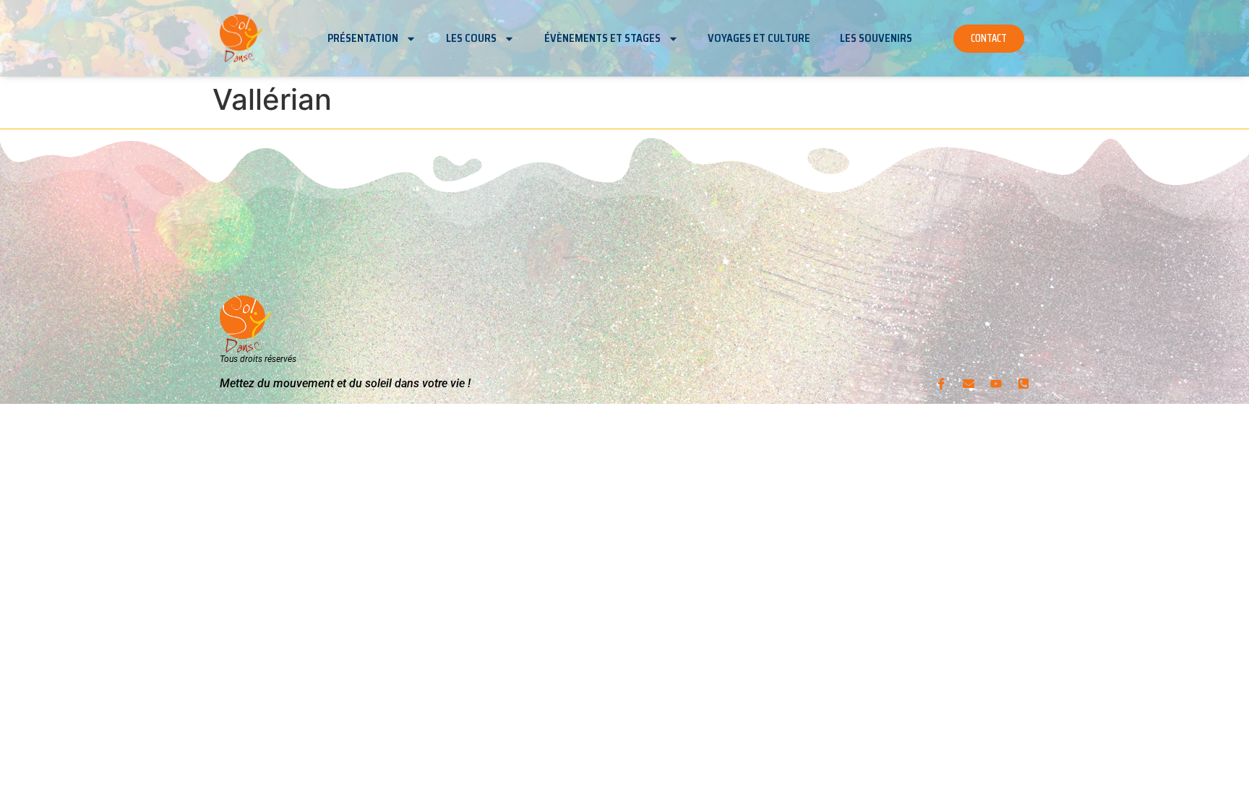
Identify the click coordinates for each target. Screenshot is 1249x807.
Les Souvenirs (876, 38)
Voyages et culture (759, 38)
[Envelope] (968, 383)
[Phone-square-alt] (1023, 383)
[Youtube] (996, 383)
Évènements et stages (602, 38)
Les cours (471, 38)
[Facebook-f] (941, 383)
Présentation (362, 38)
